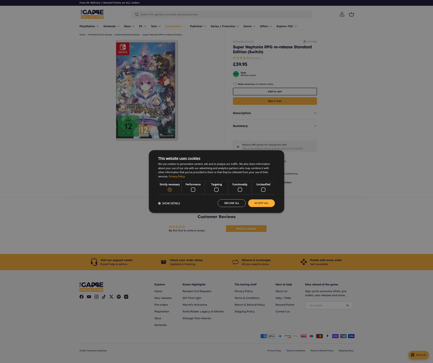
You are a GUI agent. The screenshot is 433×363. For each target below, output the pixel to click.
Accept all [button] (261, 203)
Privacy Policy (177, 176)
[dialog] (216, 181)
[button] (169, 203)
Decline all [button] (231, 203)
